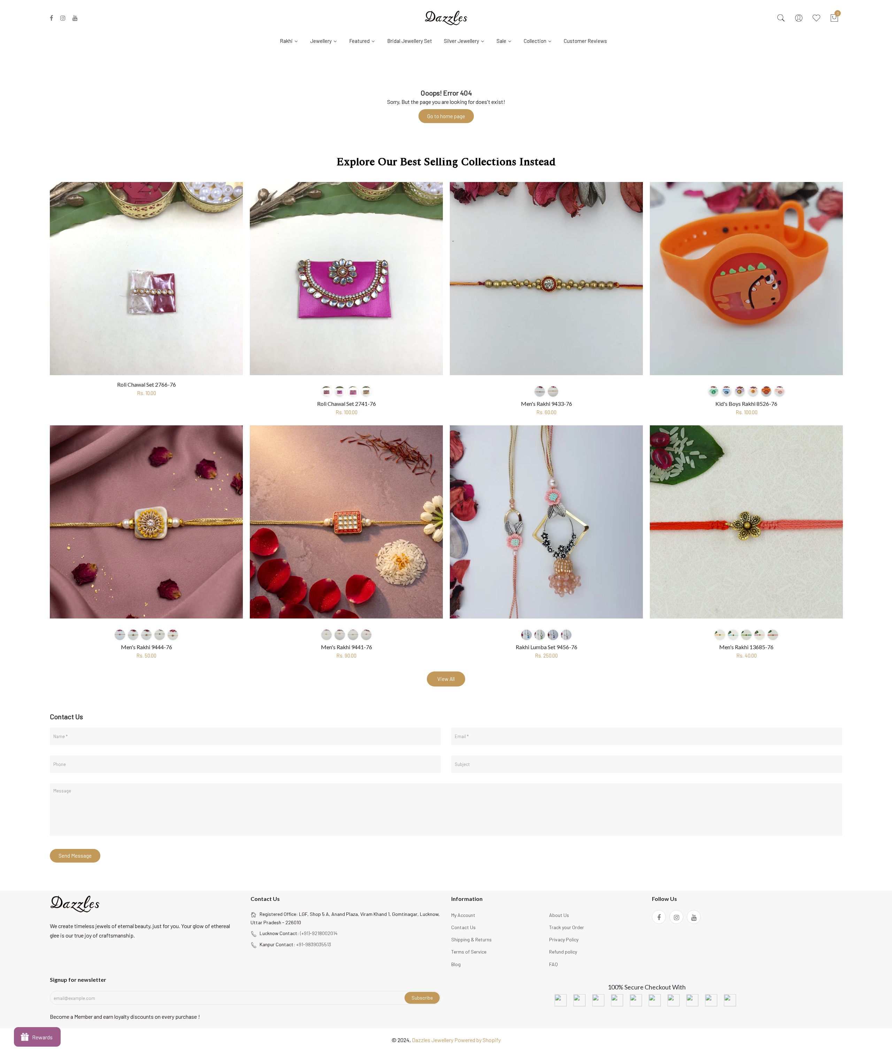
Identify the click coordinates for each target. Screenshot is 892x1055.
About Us (559, 915)
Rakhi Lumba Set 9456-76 (546, 647)
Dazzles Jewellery (433, 1040)
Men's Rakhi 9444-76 (146, 647)
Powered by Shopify (477, 1040)
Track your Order (566, 927)
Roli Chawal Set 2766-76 (146, 384)
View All (446, 679)
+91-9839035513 (313, 944)
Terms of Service (468, 952)
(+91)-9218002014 (319, 933)
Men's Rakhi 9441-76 (346, 647)
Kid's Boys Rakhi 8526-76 (746, 403)
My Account (463, 915)
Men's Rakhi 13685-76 (746, 647)
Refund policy (563, 952)
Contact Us (463, 927)
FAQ (553, 964)
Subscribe (422, 998)
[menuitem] (291, 40)
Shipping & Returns (471, 939)
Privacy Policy (563, 939)
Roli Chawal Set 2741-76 (346, 403)
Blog (456, 964)
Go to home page (446, 116)
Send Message (75, 855)
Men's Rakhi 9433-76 (546, 403)
